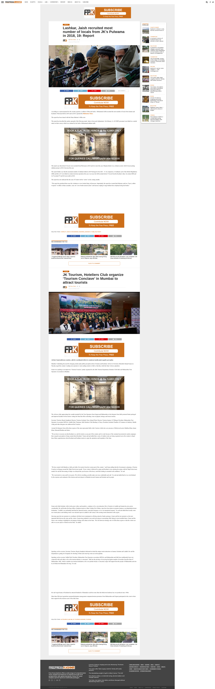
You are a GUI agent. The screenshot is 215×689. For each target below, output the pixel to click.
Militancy (98, 231)
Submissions (148, 687)
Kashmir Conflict (133, 666)
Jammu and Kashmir (134, 664)
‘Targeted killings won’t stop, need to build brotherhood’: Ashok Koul (63, 257)
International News (145, 671)
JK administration (134, 671)
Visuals (40, 2)
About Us (77, 2)
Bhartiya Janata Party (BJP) (141, 669)
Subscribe (86, 2)
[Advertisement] (94, 200)
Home (131, 687)
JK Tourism (76, 619)
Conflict (63, 231)
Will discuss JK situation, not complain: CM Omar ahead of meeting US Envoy (123, 257)
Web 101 (70, 2)
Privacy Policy (156, 687)
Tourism (88, 619)
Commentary (54, 2)
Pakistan (153, 666)
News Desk (73, 39)
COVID (158, 666)
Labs (46, 2)
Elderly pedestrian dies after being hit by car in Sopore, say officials (94, 257)
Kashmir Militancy (144, 666)
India (152, 664)
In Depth (32, 2)
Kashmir (81, 231)
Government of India (155, 669)
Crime (130, 669)
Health (163, 666)
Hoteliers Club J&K (66, 619)
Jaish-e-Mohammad (72, 231)
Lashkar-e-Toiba (89, 231)
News (26, 2)
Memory (62, 2)
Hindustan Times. (88, 113)
